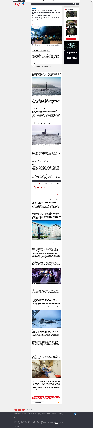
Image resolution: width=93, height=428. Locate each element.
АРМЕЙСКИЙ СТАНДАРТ (49, 0)
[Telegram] (60, 402)
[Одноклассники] (58, 402)
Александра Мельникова (37, 24)
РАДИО (34, 0)
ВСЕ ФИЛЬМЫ (71, 38)
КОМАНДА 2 (58, 0)
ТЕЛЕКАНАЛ (28, 0)
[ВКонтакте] (57, 402)
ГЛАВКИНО (63, 0)
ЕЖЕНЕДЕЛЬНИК (40, 0)
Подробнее (56, 423)
